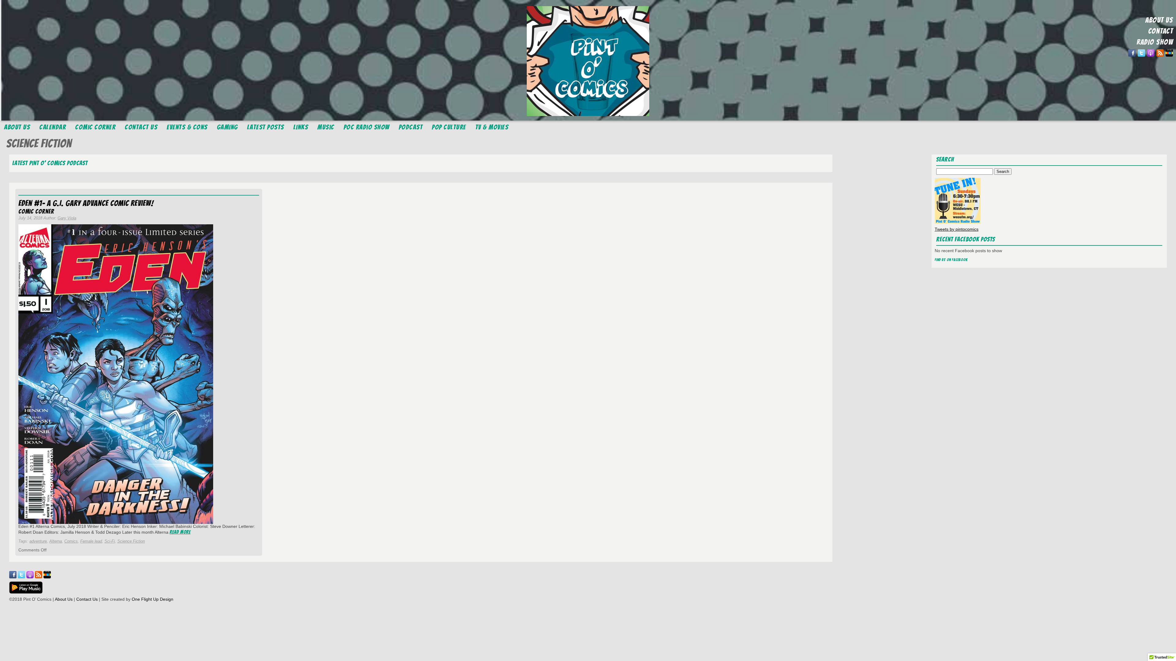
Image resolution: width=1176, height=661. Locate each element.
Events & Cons (187, 127)
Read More (180, 532)
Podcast (411, 127)
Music (325, 127)
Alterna (55, 541)
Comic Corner (95, 127)
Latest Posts (265, 127)
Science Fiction (131, 541)
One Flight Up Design (152, 599)
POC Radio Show (367, 127)
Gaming (227, 127)
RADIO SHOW (1154, 42)
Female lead (91, 541)
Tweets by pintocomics (956, 229)
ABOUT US (1159, 20)
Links (300, 127)
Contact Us (141, 127)
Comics (71, 541)
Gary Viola (67, 218)
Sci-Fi (109, 541)
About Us (17, 127)
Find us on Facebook (951, 260)
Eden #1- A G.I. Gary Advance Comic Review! (85, 203)
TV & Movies (492, 127)
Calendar (52, 127)
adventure (38, 541)
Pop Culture (449, 127)
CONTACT (1160, 31)
